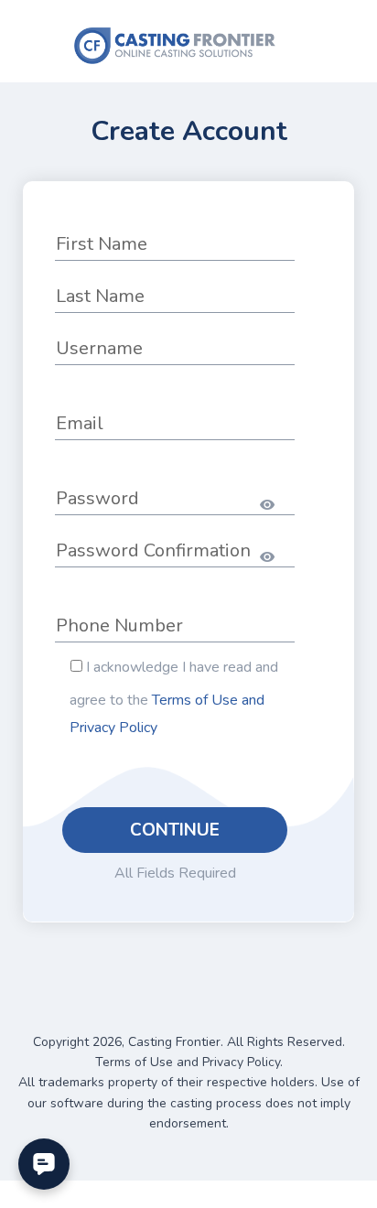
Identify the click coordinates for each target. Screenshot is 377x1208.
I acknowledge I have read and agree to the (174, 697)
